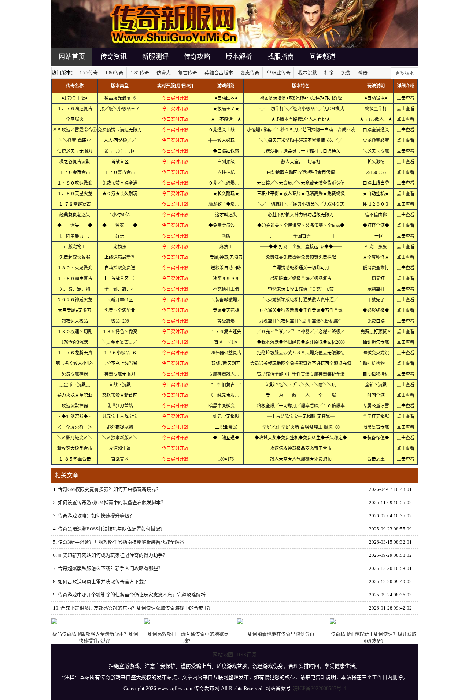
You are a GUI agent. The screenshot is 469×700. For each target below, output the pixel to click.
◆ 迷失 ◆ (74, 225)
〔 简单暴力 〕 (74, 236)
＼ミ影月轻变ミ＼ (74, 437)
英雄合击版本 (218, 72)
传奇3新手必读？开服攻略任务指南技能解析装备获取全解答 (121, 542)
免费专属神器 (75, 374)
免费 (346, 72)
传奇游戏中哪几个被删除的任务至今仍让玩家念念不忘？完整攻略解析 (132, 594)
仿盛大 (163, 72)
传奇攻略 (197, 56)
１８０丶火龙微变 (74, 268)
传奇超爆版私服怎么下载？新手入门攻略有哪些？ (110, 568)
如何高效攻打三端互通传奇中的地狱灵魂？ (188, 637)
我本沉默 (307, 72)
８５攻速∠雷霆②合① (75, 130)
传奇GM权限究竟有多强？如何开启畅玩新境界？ (109, 489)
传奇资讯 (113, 56)
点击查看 (405, 98)
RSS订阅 (246, 655)
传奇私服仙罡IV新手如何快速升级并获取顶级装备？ (374, 637)
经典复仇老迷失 (74, 214)
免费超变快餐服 (74, 257)
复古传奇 (187, 72)
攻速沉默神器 (75, 406)
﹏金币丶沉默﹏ (74, 384)
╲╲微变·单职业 (75, 140)
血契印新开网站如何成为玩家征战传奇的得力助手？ (112, 555)
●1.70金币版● (75, 98)
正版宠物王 (75, 246)
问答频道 (322, 56)
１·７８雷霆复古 (75, 204)
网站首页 (72, 56)
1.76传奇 (89, 72)
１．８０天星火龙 (74, 193)
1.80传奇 (114, 72)
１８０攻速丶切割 (74, 331)
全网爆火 (75, 119)
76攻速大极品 (75, 321)
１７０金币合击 (74, 172)
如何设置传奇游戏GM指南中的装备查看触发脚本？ (112, 502)
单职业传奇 (279, 72)
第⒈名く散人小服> (74, 363)
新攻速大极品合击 (74, 448)
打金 (329, 72)
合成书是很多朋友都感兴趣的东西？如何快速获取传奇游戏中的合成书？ (136, 608)
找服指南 (280, 56)
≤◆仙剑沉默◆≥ (75, 416)
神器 (363, 72)
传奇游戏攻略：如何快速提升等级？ (96, 515)
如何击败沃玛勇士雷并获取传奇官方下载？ (103, 581)
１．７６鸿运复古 (74, 108)
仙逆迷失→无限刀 (74, 151)
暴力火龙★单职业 (74, 395)
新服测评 (155, 56)
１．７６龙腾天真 (74, 352)
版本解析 (239, 56)
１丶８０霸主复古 (74, 278)
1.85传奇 (140, 72)
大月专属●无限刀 (74, 310)
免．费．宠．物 (74, 289)
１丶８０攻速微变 (74, 183)
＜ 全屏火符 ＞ (74, 427)
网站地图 (223, 655)
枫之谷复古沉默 (74, 161)
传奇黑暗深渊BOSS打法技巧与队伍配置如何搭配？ (111, 529)
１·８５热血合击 (75, 459)
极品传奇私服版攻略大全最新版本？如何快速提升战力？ (95, 637)
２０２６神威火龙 (74, 299)
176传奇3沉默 (75, 342)
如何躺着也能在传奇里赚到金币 (281, 634)
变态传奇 (249, 72)
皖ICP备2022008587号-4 (319, 688)
